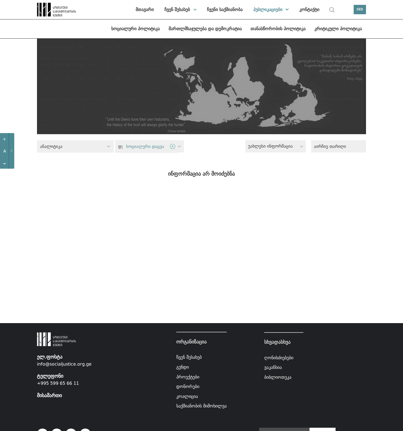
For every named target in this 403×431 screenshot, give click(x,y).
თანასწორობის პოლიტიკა (278, 28)
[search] (332, 9)
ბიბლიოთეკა (277, 377)
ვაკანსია (273, 367)
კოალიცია (187, 396)
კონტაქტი (309, 9)
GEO (360, 9)
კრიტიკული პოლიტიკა (338, 28)
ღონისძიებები (278, 357)
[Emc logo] (56, 9)
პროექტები (187, 376)
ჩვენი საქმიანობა (225, 9)
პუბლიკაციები (267, 9)
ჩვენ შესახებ (177, 9)
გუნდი (182, 367)
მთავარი (145, 9)
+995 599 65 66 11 (58, 383)
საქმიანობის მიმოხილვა (201, 406)
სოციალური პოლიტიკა (135, 28)
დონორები (187, 386)
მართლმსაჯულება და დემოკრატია (205, 28)
